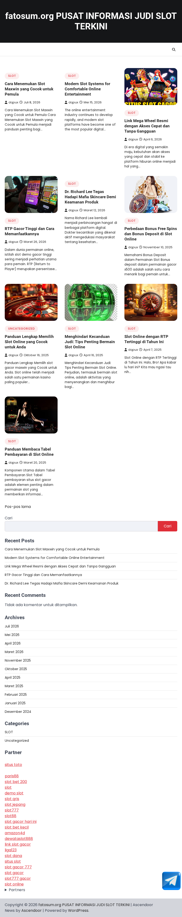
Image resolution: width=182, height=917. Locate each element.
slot (8, 787)
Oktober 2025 (16, 669)
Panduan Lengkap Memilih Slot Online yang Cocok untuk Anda (29, 342)
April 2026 (13, 643)
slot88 (10, 816)
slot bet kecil (17, 827)
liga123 (11, 850)
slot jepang (15, 804)
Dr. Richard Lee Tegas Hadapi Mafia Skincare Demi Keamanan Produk (90, 197)
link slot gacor (18, 844)
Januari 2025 (15, 703)
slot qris (12, 799)
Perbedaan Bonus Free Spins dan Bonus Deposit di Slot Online (150, 234)
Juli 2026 (12, 626)
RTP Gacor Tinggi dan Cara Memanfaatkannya (43, 574)
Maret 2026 (14, 652)
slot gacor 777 (18, 867)
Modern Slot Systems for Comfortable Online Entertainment (87, 89)
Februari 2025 (16, 694)
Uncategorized (21, 329)
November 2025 (18, 660)
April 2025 (12, 677)
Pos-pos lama (18, 506)
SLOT (12, 76)
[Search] (173, 49)
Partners (17, 890)
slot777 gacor (18, 878)
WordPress (78, 910)
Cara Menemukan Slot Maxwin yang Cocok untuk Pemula (29, 89)
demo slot (14, 793)
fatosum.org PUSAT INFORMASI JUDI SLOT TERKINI (91, 21)
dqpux (13, 102)
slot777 (12, 810)
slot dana (13, 855)
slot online (14, 884)
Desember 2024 (18, 711)
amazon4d (15, 833)
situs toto (13, 764)
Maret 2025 (14, 686)
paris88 (12, 776)
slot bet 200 (16, 781)
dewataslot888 (19, 838)
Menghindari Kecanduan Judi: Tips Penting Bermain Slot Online (90, 342)
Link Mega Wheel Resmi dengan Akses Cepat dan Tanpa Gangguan (147, 126)
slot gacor (14, 873)
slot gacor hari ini (20, 821)
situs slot (13, 861)
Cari (8, 518)
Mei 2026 (12, 634)
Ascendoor (31, 910)
